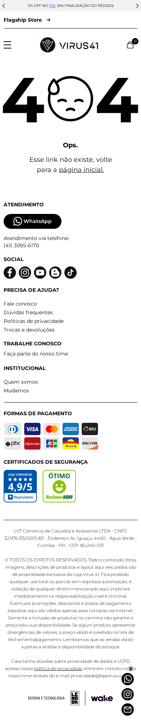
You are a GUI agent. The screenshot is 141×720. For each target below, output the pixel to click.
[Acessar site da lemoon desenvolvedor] (56, 698)
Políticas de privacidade (34, 321)
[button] (3, 6)
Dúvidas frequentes (28, 312)
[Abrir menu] (7, 45)
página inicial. (81, 170)
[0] (130, 45)
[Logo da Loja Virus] (69, 44)
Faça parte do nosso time (36, 353)
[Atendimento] (127, 709)
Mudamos (16, 390)
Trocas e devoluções (29, 330)
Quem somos (21, 382)
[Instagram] (127, 694)
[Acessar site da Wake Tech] (102, 698)
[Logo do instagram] (25, 272)
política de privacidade (58, 668)
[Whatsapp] (127, 679)
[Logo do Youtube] (40, 272)
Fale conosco (20, 303)
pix (53, 5)
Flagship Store (23, 20)
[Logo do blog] (55, 272)
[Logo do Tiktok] (70, 272)
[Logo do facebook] (10, 272)
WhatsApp (38, 221)
